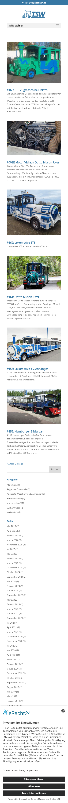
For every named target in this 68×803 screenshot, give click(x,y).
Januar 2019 (12, 705)
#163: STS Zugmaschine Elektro (27, 90)
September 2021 (15, 618)
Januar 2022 (12, 613)
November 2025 (14, 544)
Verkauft (11, 512)
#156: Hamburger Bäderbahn (26, 431)
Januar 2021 (12, 632)
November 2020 (14, 641)
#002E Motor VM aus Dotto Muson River (33, 162)
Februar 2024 (13, 586)
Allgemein (12, 484)
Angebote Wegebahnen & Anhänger (24, 493)
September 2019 (15, 682)
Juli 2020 (11, 645)
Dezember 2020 (14, 636)
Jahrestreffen (13, 503)
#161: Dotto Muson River (23, 297)
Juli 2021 (11, 622)
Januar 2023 (12, 609)
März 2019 (12, 696)
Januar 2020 (12, 668)
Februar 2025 (13, 558)
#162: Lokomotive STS (21, 243)
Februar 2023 (13, 604)
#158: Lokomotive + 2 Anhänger (27, 369)
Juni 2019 (11, 691)
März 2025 (12, 553)
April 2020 (12, 655)
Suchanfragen (13, 507)
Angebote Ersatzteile (17, 489)
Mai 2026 (11, 526)
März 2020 (12, 659)
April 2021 (12, 627)
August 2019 (13, 687)
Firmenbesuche (14, 498)
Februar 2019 (13, 700)
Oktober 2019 (13, 677)
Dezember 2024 (14, 567)
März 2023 (12, 599)
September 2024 (15, 576)
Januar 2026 (12, 540)
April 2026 (12, 530)
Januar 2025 (12, 563)
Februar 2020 (13, 664)
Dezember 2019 (14, 673)
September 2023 (15, 595)
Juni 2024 (11, 581)
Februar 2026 (13, 535)
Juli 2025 (11, 549)
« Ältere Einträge (15, 463)
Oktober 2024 (13, 572)
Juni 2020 (11, 650)
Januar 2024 (12, 590)
